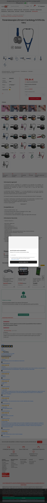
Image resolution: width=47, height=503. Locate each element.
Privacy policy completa (15, 259)
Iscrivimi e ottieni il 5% (23, 262)
